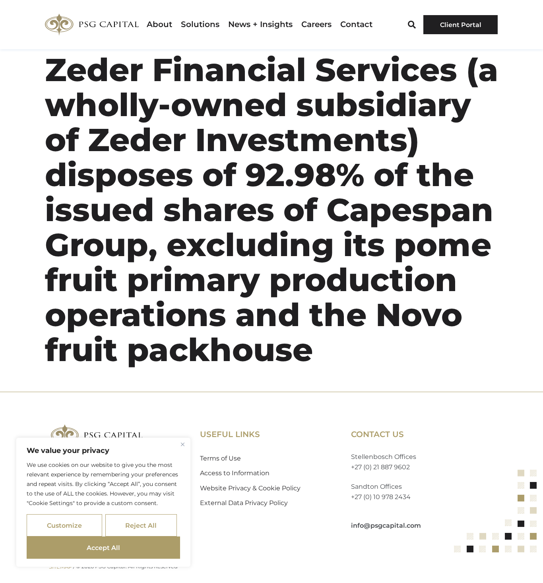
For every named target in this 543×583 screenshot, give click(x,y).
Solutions (200, 24)
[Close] (182, 444)
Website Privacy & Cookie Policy (250, 488)
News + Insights (260, 24)
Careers (316, 24)
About (159, 24)
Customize (64, 525)
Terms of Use (220, 458)
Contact (356, 24)
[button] (412, 25)
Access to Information (235, 473)
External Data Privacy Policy (244, 503)
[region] (103, 502)
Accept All (103, 548)
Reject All (141, 525)
